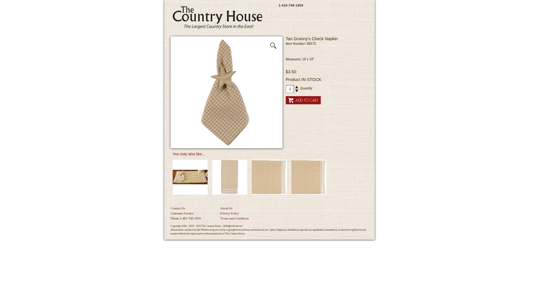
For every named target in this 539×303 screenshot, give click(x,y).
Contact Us (178, 208)
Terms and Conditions (234, 218)
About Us (226, 208)
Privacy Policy (229, 213)
